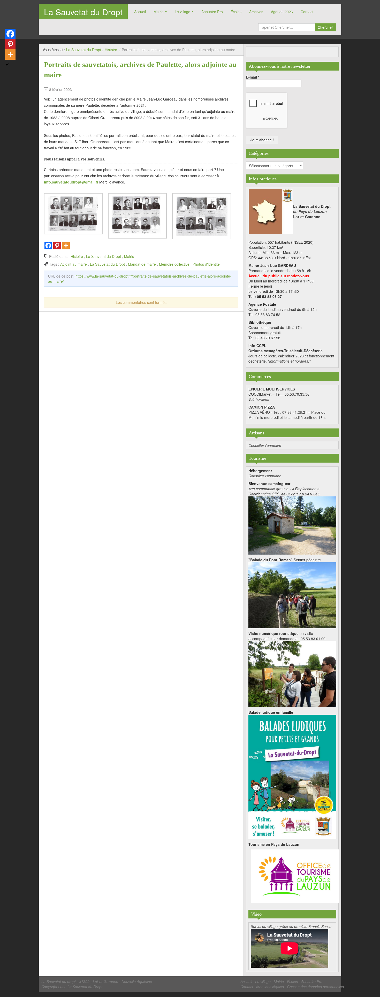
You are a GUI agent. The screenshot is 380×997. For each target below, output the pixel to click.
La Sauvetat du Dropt (83, 12)
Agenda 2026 (282, 11)
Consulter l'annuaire (264, 445)
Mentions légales (270, 986)
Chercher (325, 27)
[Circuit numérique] (292, 673)
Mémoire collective (174, 264)
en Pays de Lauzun (310, 211)
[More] (66, 245)
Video (256, 914)
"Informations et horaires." (289, 361)
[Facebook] (48, 245)
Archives (256, 11)
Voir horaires (258, 399)
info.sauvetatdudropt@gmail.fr (71, 182)
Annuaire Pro (212, 11)
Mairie (159, 11)
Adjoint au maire (73, 264)
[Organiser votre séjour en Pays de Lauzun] (294, 876)
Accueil (140, 11)
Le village (182, 11)
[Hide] (7, 65)
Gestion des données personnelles (315, 986)
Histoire (111, 49)
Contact (307, 11)
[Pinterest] (57, 245)
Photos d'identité (206, 264)
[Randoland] (292, 776)
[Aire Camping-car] (292, 524)
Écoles (236, 11)
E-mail (252, 77)
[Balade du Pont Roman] (292, 594)
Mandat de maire (142, 264)
